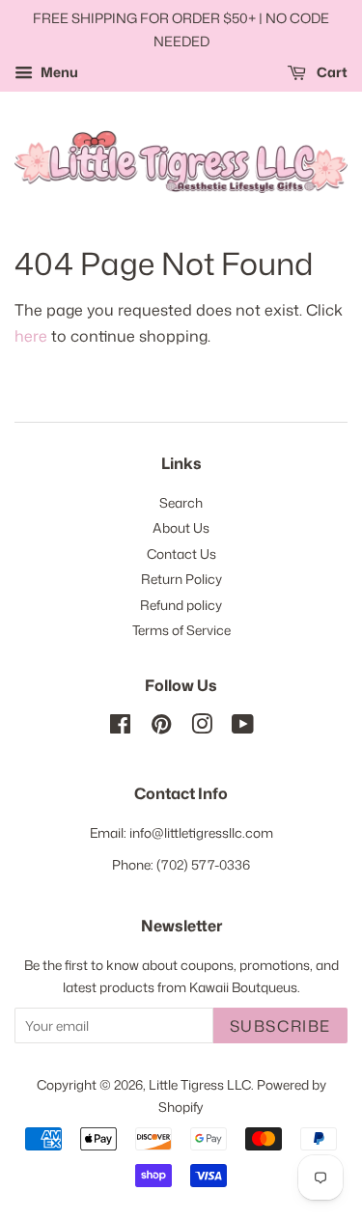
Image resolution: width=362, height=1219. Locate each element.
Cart (331, 72)
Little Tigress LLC (200, 1084)
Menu (58, 72)
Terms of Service (181, 630)
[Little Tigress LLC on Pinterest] (161, 727)
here (30, 335)
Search (181, 502)
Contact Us (181, 553)
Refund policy (181, 605)
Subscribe (280, 1026)
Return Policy (181, 578)
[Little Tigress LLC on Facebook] (120, 727)
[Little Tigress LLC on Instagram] (201, 727)
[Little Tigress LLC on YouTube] (243, 727)
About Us (181, 527)
